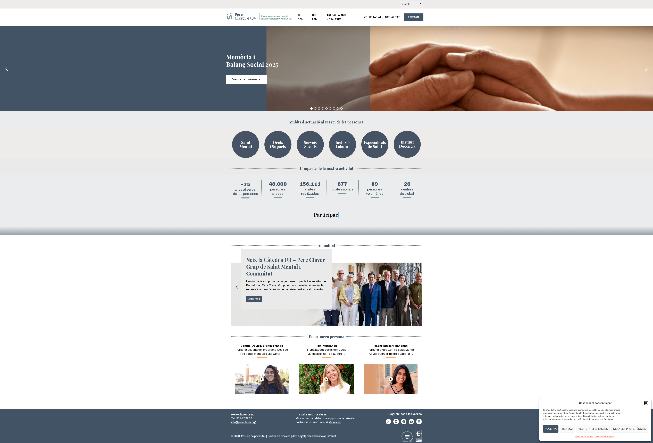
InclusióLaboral (343, 144)
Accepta (551, 428)
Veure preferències (593, 428)
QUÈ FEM (314, 17)
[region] (326, 68)
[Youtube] (411, 421)
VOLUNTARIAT (372, 17)
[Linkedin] (396, 421)
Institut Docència (407, 144)
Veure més (335, 422)
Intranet (331, 436)
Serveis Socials (310, 144)
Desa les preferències (629, 428)
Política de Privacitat (604, 436)
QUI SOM (301, 17)
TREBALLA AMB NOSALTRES (336, 17)
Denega (567, 428)
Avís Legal (298, 436)
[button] (646, 403)
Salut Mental (245, 144)
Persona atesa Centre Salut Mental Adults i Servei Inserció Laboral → (391, 350)
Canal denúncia (316, 436)
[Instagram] (419, 421)
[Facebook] (403, 421)
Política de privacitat (253, 436)
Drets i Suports (278, 144)
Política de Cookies (584, 436)
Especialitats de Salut (375, 144)
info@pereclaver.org (243, 422)
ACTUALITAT (392, 17)
